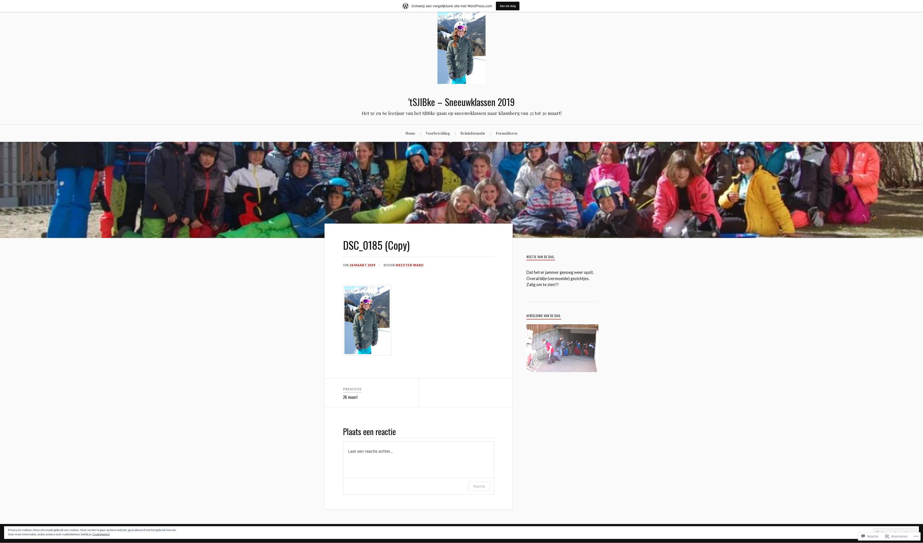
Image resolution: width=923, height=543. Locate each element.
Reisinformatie (473, 133)
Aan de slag (508, 6)
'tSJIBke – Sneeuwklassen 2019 (461, 102)
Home (410, 133)
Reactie (479, 486)
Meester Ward (410, 265)
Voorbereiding (438, 133)
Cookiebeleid (101, 534)
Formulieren (507, 133)
